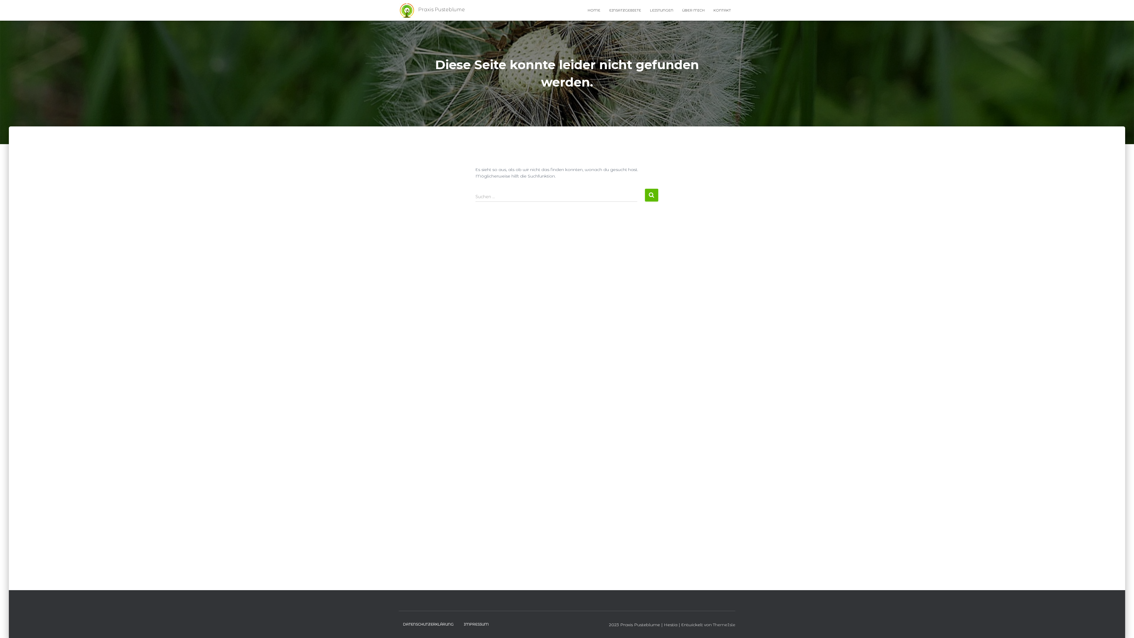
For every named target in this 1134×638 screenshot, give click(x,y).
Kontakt (722, 10)
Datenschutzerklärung (428, 624)
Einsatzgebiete (625, 10)
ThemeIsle (724, 624)
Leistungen (661, 10)
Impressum (476, 624)
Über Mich (693, 10)
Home (594, 10)
